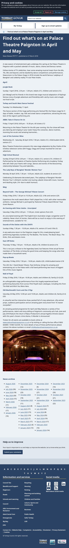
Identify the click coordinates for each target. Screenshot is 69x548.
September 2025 (26, 400)
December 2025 (26, 384)
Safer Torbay (28, 518)
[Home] (4, 32)
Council (5, 504)
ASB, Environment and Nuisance (11, 510)
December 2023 (59, 384)
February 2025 (25, 425)
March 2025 (24, 422)
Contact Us (7, 530)
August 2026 (10, 384)
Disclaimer (47, 530)
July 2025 (23, 409)
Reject (48, 12)
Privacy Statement (58, 530)
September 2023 (59, 400)
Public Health (29, 514)
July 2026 (9, 389)
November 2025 (26, 389)
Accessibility (37, 530)
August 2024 (41, 406)
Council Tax (7, 483)
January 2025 (25, 428)
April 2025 (24, 418)
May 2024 (40, 415)
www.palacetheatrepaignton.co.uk (16, 322)
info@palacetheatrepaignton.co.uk (44, 327)
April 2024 (40, 418)
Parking (27, 490)
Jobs (4, 525)
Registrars (6, 490)
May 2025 (24, 415)
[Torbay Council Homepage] (12, 18)
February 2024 (42, 425)
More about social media (55, 491)
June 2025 (24, 412)
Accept (38, 12)
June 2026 (9, 392)
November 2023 (59, 389)
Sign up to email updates (52, 26)
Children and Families (32, 499)
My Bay (5, 521)
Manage (60, 12)
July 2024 (40, 409)
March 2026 (10, 402)
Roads (5, 495)
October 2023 (58, 395)
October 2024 (42, 395)
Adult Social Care (9, 514)
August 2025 (25, 406)
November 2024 (43, 389)
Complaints (27, 530)
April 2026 (9, 399)
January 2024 (41, 430)
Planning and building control (32, 494)
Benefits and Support (10, 486)
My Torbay (18, 26)
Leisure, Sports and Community (31, 504)
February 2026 (11, 407)
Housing (27, 486)
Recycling (27, 483)
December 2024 (43, 384)
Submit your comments (12, 452)
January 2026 (10, 413)
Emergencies (7, 518)
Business (27, 510)
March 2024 (41, 422)
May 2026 (9, 395)
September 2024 (43, 400)
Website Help (16, 530)
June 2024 (40, 412)
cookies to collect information (17, 5)
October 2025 (25, 395)
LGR (25, 521)
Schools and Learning (10, 499)
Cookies (7, 532)
